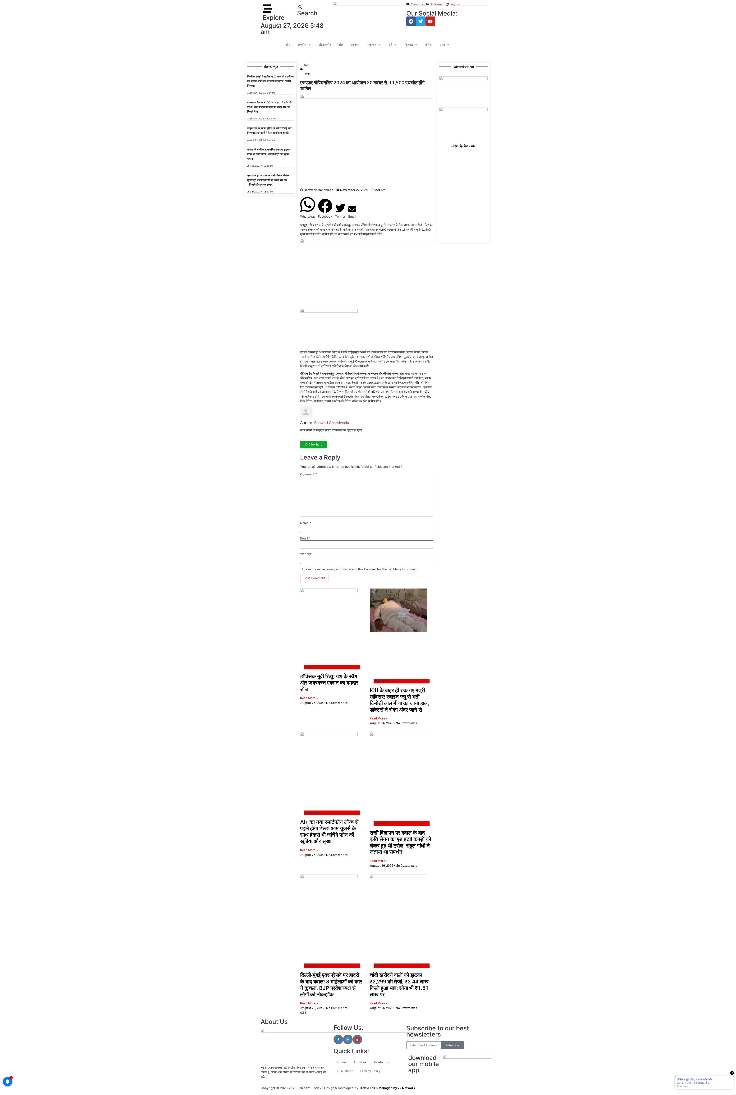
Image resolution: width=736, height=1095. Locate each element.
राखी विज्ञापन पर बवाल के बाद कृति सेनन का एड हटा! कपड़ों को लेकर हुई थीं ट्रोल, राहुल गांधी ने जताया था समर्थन (400, 842)
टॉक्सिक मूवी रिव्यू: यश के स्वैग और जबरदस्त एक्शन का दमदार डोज (329, 682)
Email (305, 538)
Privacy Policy (370, 1071)
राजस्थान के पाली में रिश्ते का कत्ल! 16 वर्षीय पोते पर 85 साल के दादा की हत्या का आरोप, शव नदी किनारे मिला (269, 107)
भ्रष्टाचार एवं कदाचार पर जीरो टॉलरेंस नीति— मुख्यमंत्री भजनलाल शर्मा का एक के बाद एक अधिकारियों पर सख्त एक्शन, (268, 180)
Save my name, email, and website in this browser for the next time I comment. (361, 569)
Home (341, 1062)
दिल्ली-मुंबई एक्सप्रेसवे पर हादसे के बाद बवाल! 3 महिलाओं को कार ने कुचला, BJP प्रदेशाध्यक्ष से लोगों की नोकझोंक (331, 985)
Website (306, 553)
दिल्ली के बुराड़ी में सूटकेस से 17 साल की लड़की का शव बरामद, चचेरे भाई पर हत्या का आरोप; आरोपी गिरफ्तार (270, 81)
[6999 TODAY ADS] (463, 79)
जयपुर (307, 73)
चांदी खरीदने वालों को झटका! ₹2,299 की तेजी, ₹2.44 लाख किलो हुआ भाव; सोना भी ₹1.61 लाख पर (399, 985)
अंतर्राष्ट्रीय (325, 45)
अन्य (442, 45)
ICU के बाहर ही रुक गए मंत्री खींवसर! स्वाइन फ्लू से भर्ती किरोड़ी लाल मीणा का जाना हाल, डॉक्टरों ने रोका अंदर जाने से (399, 700)
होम (288, 45)
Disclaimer (345, 1071)
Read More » (309, 698)
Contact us (382, 1062)
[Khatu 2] (366, 241)
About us (360, 1062)
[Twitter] (421, 21)
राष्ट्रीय (302, 45)
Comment (308, 474)
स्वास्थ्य (355, 45)
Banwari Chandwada (331, 422)
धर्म (390, 45)
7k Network (406, 1088)
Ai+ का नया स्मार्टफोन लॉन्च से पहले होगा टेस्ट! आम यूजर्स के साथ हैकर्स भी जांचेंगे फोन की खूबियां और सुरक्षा (329, 832)
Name (305, 522)
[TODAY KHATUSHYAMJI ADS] (463, 110)
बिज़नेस (409, 45)
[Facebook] (411, 21)
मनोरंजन (371, 45)
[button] (300, 7)
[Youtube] (430, 21)
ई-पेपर (429, 45)
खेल (341, 45)
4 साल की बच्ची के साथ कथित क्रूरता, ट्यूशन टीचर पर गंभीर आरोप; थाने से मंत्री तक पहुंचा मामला (268, 154)
